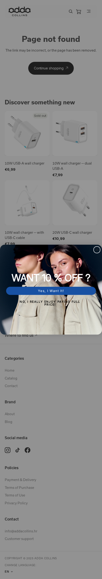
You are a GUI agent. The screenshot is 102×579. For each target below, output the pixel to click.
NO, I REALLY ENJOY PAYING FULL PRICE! (50, 303)
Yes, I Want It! (51, 291)
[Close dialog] (97, 250)
